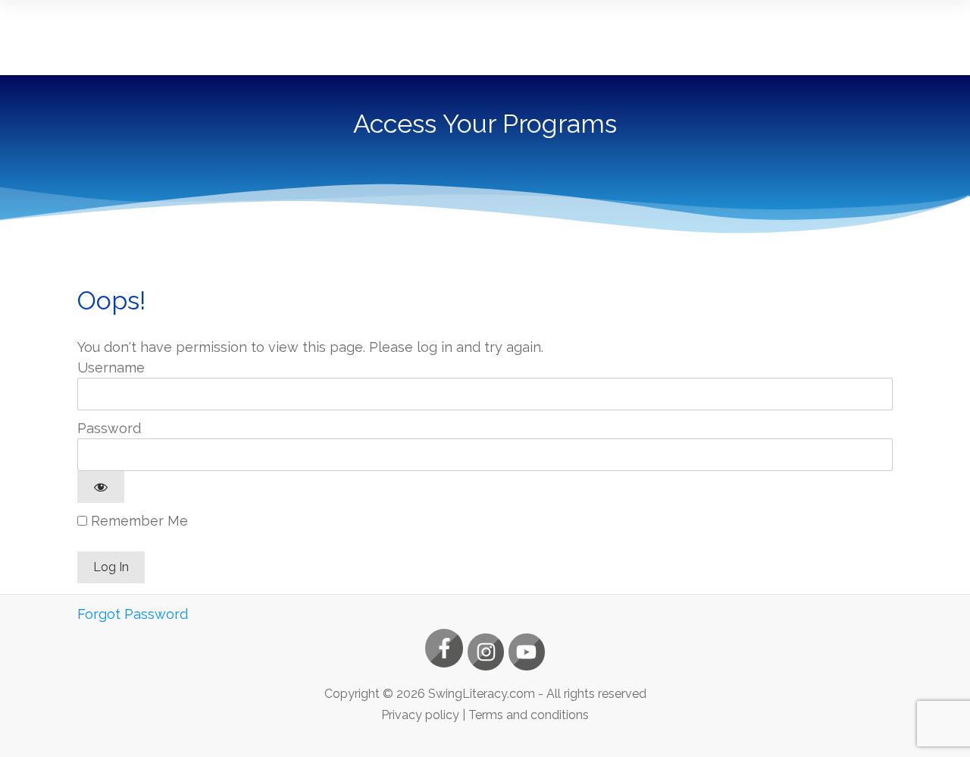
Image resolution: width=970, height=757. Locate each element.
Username (111, 367)
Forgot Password (132, 614)
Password (109, 428)
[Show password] (100, 487)
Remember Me (137, 521)
